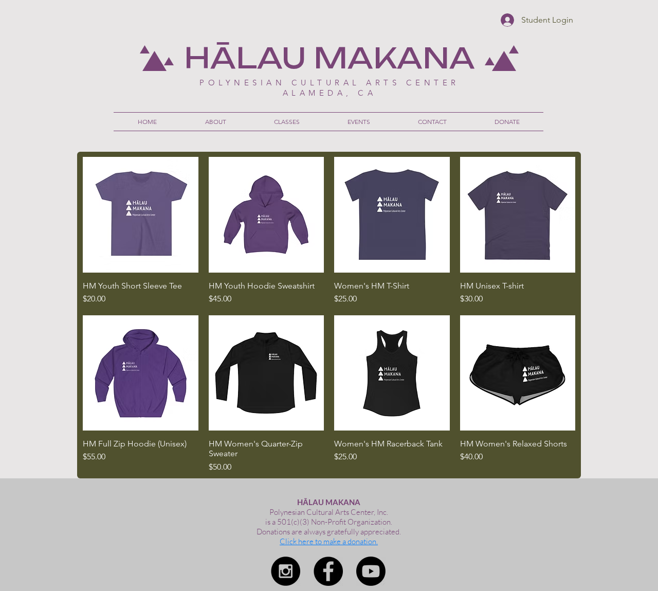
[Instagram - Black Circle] (285, 571)
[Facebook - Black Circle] (328, 571)
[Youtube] (371, 571)
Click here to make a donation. (329, 541)
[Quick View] (140, 215)
